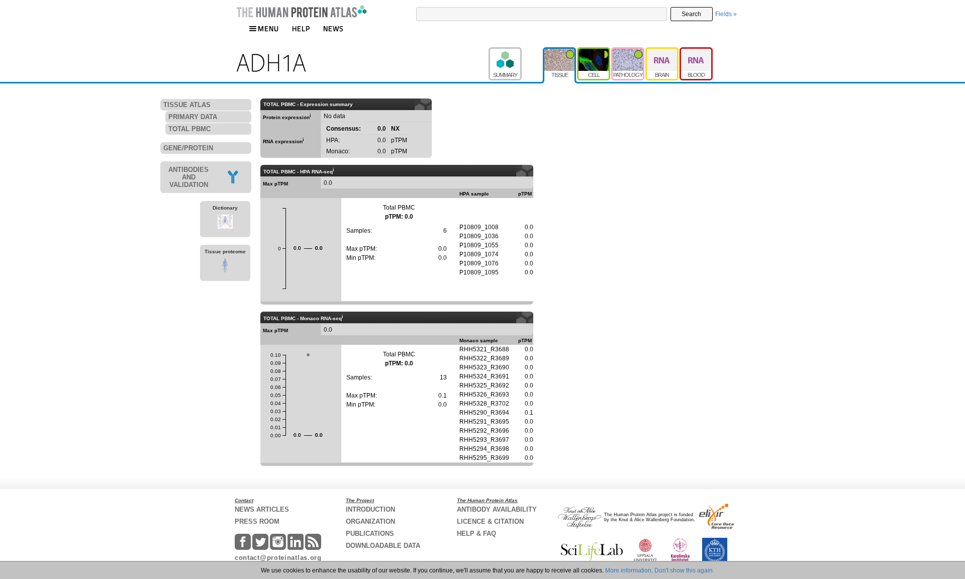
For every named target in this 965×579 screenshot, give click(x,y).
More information (628, 570)
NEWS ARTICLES (262, 509)
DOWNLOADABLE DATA (383, 545)
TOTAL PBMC (189, 129)
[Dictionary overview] (225, 223)
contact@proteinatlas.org (278, 557)
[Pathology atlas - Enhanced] (628, 51)
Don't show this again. (684, 570)
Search (691, 14)
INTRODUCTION (370, 509)
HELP (301, 28)
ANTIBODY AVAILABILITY (497, 509)
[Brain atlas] (662, 51)
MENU (268, 28)
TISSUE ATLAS (187, 105)
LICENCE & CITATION (490, 521)
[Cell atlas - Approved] (594, 51)
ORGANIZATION (370, 521)
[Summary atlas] (516, 51)
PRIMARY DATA (192, 117)
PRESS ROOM (257, 521)
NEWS (333, 28)
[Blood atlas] (696, 51)
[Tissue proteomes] (225, 267)
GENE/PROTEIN (188, 148)
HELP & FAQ (476, 533)
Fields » (726, 14)
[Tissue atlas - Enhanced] (560, 51)
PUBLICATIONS (370, 533)
